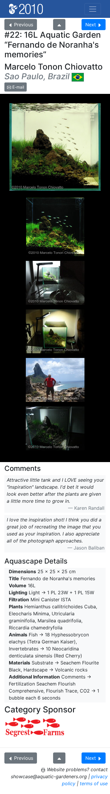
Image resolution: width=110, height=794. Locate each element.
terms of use (94, 783)
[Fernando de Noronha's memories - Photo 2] (55, 283)
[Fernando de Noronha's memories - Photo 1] (55, 227)
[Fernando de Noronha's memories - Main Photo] (55, 147)
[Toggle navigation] (92, 9)
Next (90, 24)
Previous (23, 24)
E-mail (17, 87)
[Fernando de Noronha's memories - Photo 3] (55, 331)
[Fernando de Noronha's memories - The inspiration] (55, 380)
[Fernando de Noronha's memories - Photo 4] (55, 428)
